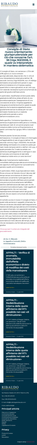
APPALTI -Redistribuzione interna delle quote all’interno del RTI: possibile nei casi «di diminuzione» (17, 307)
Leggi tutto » (10, 287)
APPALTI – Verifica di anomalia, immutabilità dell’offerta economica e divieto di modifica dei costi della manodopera (18, 261)
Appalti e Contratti (13, 241)
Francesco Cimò (30, 441)
